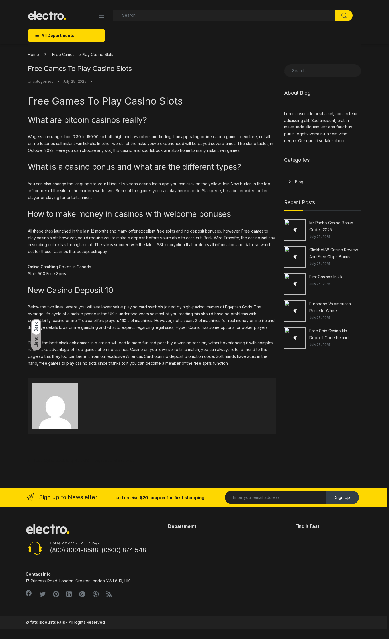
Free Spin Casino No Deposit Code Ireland (329, 334)
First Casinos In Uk (326, 276)
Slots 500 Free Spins (47, 273)
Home (33, 54)
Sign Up (342, 497)
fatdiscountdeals (47, 622)
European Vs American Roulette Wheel (330, 307)
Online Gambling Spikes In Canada (59, 266)
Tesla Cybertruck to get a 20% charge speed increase (81, 460)
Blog (299, 181)
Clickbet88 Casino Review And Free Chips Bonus (333, 253)
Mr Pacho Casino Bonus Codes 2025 (331, 226)
